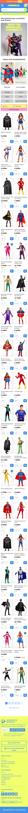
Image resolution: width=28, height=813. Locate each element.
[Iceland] (2, 794)
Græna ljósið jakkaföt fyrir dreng (7, 424)
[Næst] (22, 703)
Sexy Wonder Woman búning (7, 392)
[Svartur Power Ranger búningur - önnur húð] (7, 675)
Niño (7, 96)
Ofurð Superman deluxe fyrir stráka (19, 359)
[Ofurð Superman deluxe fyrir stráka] (20, 348)
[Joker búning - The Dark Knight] (7, 315)
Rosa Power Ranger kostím (6, 262)
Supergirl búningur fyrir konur (6, 521)
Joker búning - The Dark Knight (6, 327)
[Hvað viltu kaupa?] (2, 5)
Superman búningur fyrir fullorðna (20, 424)
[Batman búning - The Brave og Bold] (20, 575)
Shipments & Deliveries (8, 763)
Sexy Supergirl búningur (18, 327)
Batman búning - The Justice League (7, 197)
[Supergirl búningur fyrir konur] (7, 510)
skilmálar (14, 735)
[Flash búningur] (20, 380)
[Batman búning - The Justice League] (7, 186)
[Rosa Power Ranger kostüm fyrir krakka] (7, 639)
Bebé (7, 101)
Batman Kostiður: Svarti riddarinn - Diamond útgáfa (6, 456)
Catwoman (21, 87)
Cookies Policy (5, 779)
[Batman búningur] (7, 121)
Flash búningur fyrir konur (20, 521)
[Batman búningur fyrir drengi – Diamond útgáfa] (20, 283)
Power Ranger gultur (7, 488)
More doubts (5, 767)
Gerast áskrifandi (17, 730)
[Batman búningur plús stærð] (7, 542)
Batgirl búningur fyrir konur (7, 230)
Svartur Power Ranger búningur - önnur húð (6, 686)
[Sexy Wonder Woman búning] (7, 380)
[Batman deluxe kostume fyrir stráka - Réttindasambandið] (20, 607)
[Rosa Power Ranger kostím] (7, 251)
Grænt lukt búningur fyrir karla (6, 586)
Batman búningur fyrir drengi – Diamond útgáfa (19, 295)
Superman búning (19, 488)
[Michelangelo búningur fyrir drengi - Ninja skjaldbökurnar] (20, 445)
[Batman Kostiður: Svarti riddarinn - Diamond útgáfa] (7, 445)
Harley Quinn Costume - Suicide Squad (6, 165)
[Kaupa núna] (12, 141)
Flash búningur (18, 391)
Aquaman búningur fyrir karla (6, 295)
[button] (25, 77)
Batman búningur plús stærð (7, 554)
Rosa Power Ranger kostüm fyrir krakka (6, 651)
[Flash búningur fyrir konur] (20, 510)
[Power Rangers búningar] (7, 73)
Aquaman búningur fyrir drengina (19, 686)
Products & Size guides (8, 762)
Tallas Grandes (21, 101)
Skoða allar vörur (14, 708)
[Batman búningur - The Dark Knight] (7, 607)
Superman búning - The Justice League (20, 230)
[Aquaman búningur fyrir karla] (7, 283)
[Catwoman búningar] (20, 73)
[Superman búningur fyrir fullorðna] (20, 413)
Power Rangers (7, 87)
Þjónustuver (15, 743)
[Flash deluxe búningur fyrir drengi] (20, 186)
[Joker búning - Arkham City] (20, 251)
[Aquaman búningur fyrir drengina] (20, 675)
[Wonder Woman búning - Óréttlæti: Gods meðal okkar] (20, 542)
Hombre (7, 92)
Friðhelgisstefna (6, 777)
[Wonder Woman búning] (20, 153)
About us (4, 784)
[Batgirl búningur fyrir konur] (7, 218)
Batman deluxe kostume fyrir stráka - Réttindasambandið (20, 618)
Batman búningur (6, 132)
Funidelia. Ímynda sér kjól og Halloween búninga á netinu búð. (14, 5)
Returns (3, 765)
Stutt (6, 106)
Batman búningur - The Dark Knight (6, 618)
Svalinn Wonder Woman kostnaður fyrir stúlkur (6, 359)
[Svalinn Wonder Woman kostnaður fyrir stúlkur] (7, 348)
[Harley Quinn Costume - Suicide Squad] (7, 153)
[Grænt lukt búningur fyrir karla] (7, 575)
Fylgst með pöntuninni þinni (15, 749)
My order (3, 760)
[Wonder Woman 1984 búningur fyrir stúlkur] (20, 121)
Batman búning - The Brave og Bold (20, 586)
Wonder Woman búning (19, 165)
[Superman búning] (20, 477)
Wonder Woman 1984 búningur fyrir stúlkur (20, 133)
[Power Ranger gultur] (7, 477)
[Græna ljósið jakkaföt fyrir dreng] (7, 413)
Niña (21, 96)
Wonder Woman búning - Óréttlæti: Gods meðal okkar (19, 554)
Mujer (21, 92)
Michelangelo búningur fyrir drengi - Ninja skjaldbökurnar (20, 456)
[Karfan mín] (25, 5)
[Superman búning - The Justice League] (20, 218)
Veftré (3, 781)
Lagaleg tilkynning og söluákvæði (11, 776)
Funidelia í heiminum (7, 774)
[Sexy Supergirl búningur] (20, 315)
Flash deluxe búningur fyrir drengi (20, 197)
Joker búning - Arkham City (18, 262)
